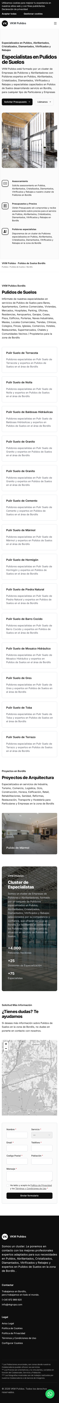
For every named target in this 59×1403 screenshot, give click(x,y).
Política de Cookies (12, 1328)
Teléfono (36, 1142)
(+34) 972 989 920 (12, 1299)
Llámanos (43, 102)
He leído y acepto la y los (31, 1187)
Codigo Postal (14, 1155)
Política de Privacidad (41, 1185)
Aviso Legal (8, 1323)
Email (10, 1142)
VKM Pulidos (17, 23)
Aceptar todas (9, 13)
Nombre (11, 1129)
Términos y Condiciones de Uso (30, 1188)
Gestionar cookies (33, 13)
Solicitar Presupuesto (15, 102)
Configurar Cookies (12, 1343)
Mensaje (12, 1169)
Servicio (36, 1129)
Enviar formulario (29, 1195)
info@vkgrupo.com (12, 1304)
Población (37, 1155)
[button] (29, 1078)
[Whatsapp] (49, 1393)
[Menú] (55, 23)
